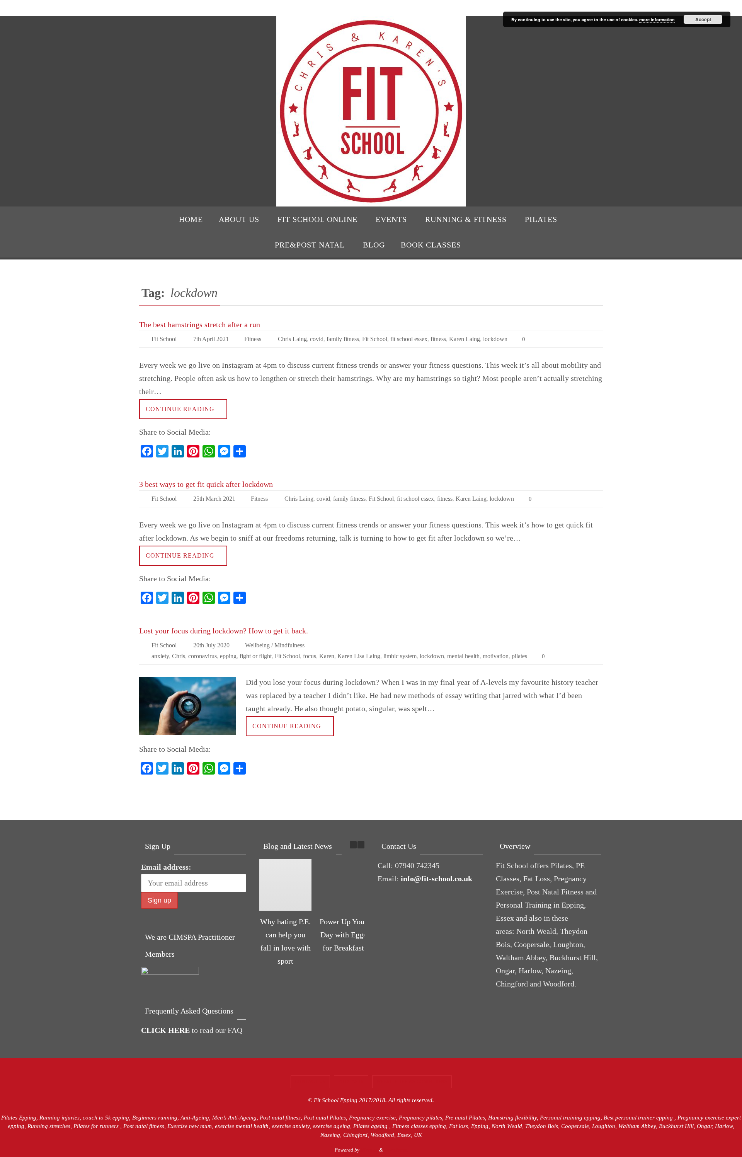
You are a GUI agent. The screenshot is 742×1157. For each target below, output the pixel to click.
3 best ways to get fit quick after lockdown (206, 484)
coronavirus (202, 656)
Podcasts (351, 1081)
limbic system (400, 656)
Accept (703, 19)
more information (657, 19)
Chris (178, 656)
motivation (496, 656)
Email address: (166, 867)
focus (309, 656)
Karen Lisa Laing (358, 656)
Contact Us (310, 1081)
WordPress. (396, 1150)
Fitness (252, 339)
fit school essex (408, 339)
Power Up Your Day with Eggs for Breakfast (343, 934)
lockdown (495, 339)
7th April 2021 (211, 339)
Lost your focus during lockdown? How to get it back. (223, 630)
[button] (360, 844)
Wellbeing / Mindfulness (275, 645)
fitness (438, 339)
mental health (463, 656)
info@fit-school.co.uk (436, 878)
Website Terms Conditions (412, 1081)
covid (316, 339)
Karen (326, 656)
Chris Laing (292, 339)
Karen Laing (464, 339)
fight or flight (256, 656)
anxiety (160, 656)
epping (228, 656)
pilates (519, 656)
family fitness (343, 339)
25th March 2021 (214, 498)
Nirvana (369, 1150)
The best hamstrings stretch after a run (199, 324)
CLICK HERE (165, 1030)
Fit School (164, 339)
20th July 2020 (211, 645)
